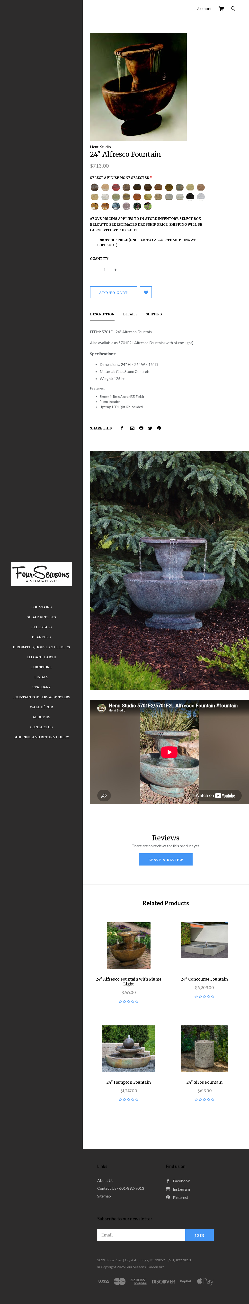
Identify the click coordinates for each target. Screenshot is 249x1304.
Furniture (41, 667)
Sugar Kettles (41, 617)
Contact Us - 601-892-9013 (120, 1188)
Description (102, 314)
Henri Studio (100, 146)
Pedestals (41, 627)
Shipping (154, 314)
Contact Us (41, 727)
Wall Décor (41, 707)
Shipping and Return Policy (41, 737)
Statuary (41, 687)
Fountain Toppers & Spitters (41, 697)
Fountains (41, 607)
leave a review (165, 860)
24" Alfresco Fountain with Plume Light (128, 981)
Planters (41, 637)
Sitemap (104, 1196)
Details (130, 314)
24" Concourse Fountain (204, 979)
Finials (41, 677)
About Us (41, 717)
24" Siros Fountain (204, 1082)
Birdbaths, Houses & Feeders (41, 647)
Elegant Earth (41, 657)
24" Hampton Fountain (129, 1082)
